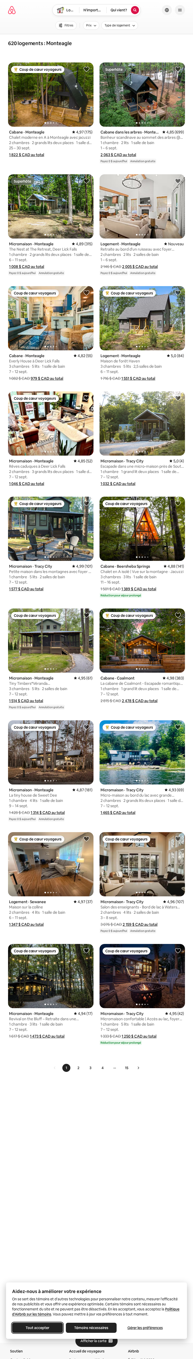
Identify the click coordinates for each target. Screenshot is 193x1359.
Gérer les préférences (145, 1328)
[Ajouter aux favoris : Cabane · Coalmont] (178, 615)
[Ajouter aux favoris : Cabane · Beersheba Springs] (178, 503)
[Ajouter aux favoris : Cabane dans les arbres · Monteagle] (178, 69)
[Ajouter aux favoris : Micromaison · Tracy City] (178, 398)
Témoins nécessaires (91, 1328)
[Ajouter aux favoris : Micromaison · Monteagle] (86, 181)
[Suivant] (138, 1068)
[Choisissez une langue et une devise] (167, 10)
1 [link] (66, 1068)
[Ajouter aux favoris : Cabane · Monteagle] (86, 69)
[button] (26, 154)
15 (126, 1068)
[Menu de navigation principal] (180, 10)
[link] (54, 1068)
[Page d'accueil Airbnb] (12, 10)
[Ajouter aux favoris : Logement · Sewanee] (86, 839)
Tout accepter (37, 1328)
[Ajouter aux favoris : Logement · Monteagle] (178, 181)
